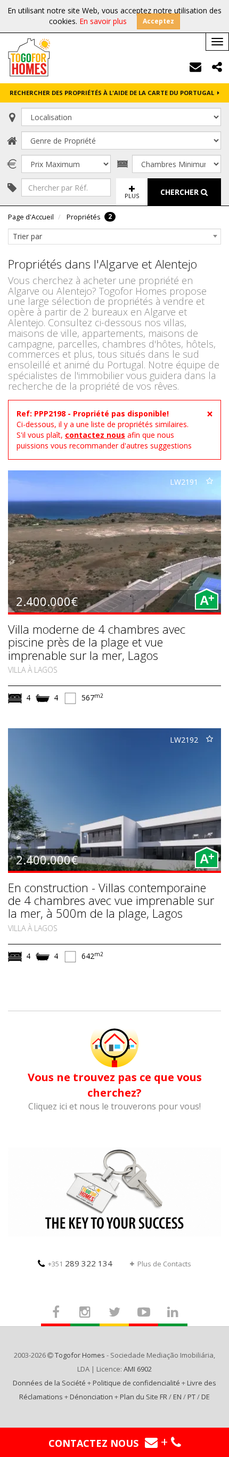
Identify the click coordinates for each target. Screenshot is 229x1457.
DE (205, 1396)
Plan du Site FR (143, 1396)
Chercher (180, 192)
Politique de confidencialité (136, 1383)
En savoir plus (103, 21)
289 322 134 (80, 1263)
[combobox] (114, 237)
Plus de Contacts (164, 1264)
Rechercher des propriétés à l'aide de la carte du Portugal (113, 93)
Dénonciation (91, 1396)
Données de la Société (49, 1383)
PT (191, 1396)
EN (177, 1396)
